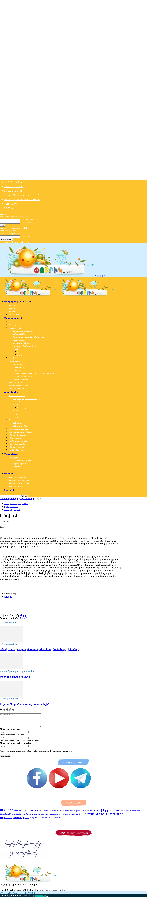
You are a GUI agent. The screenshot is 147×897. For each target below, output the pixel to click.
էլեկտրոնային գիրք (49, 810)
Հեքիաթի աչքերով (19, 464)
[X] (11, 530)
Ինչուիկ (11, 358)
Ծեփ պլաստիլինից (20, 426)
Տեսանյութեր (13, 458)
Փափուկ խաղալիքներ (17, 444)
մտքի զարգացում (64, 814)
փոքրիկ (34, 817)
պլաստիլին (102, 813)
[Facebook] (3, 530)
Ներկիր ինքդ (17, 364)
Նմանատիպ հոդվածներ (8, 622)
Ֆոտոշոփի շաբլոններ (21, 379)
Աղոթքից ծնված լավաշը (15, 676)
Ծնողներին (11, 203)
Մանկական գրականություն (17, 301)
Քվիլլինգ (16, 405)
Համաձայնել (41, 896)
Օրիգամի (16, 414)
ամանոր (6, 809)
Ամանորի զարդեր (15, 438)
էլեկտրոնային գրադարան (66, 810)
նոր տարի (87, 813)
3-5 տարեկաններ (13, 186)
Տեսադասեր (21, 408)
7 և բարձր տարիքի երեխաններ (17, 498)
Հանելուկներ (13, 308)
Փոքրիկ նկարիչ (14, 361)
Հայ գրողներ (13, 305)
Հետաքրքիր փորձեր (16, 382)
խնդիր (8, 596)
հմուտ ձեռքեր (125, 810)
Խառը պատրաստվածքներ (19, 429)
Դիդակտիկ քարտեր (16, 388)
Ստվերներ (12, 325)
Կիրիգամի (17, 402)
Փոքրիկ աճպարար (16, 450)
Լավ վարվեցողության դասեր (22, 199)
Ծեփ (10, 420)
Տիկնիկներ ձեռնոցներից (17, 435)
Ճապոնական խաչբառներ (23, 331)
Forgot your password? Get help (14, 227)
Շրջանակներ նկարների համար (24, 376)
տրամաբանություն (14, 817)
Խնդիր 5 (22, 618)
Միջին (19, 355)
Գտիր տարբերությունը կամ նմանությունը (28, 337)
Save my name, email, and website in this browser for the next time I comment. (37, 750)
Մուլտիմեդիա (11, 453)
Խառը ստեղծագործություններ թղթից (26, 399)
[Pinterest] (19, 530)
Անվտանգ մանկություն (17, 477)
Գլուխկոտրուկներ (15, 328)
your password (26, 222)
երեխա (32, 810)
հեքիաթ (114, 810)
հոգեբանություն (136, 810)
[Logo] (28, 295)
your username (26, 219)
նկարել (74, 814)
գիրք (16, 810)
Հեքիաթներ (13, 311)
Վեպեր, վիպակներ (16, 314)
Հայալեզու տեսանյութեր (22, 461)
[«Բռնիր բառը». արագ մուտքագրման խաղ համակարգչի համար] (11, 641)
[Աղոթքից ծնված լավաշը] (11, 668)
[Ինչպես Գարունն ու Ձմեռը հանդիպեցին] (11, 695)
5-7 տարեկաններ (13, 190)
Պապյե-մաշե (17, 411)
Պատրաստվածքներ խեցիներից (20, 432)
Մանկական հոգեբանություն (19, 480)
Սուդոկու (16, 349)
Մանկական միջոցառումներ (19, 483)
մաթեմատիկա (6, 814)
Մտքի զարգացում (13, 318)
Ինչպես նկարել (18, 367)
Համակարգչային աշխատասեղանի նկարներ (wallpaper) (33, 373)
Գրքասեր (16, 467)
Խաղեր (11, 470)
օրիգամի (56, 818)
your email (24, 236)
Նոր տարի (9, 208)
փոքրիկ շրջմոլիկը (45, 818)
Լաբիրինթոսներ (19, 340)
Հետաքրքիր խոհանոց (17, 486)
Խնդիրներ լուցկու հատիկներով (24, 346)
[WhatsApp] (26, 530)
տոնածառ (116, 813)
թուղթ (80, 810)
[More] (34, 530)
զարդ (39, 810)
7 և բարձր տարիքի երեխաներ (21, 195)
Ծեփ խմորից (17, 423)
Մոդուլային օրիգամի (21, 417)
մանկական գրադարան (31, 814)
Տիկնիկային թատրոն (16, 447)
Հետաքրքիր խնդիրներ (21, 343)
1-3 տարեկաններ (13, 182)
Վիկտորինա (13, 322)
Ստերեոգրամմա (19, 334)
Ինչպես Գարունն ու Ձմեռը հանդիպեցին (24, 704)
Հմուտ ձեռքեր (11, 392)
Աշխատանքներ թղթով (17, 396)
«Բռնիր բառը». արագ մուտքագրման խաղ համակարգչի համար (39, 649)
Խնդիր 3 (23, 615)
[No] (47, 896)
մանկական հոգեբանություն (49, 814)
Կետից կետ (17, 370)
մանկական (18, 814)
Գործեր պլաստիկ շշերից (18, 441)
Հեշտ (19, 352)
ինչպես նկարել (92, 810)
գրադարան (23, 810)
